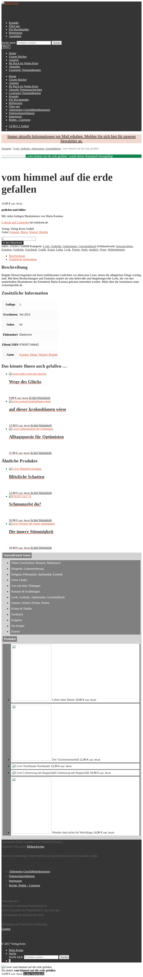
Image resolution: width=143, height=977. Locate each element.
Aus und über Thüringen (25, 585)
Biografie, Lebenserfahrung (27, 568)
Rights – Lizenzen (19, 119)
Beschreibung (17, 255)
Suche (12, 953)
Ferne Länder (19, 580)
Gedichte (18, 249)
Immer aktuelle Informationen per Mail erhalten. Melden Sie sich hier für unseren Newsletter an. (71, 138)
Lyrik (67, 249)
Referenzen (15, 32)
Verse (103, 249)
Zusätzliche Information (23, 259)
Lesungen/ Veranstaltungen (25, 70)
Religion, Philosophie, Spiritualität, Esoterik (37, 574)
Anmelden (15, 36)
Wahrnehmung (116, 249)
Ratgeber (16, 620)
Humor (15, 631)
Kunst (51, 249)
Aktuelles (14, 66)
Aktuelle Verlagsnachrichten (25, 89)
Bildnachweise (35, 846)
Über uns (14, 26)
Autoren (14, 60)
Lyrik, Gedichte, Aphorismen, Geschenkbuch (37, 148)
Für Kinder (17, 625)
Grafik (42, 249)
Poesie (76, 249)
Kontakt (13, 22)
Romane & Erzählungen (25, 591)
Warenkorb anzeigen (13, 156)
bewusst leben (124, 246)
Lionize (5, 929)
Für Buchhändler (19, 29)
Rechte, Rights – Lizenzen (24, 885)
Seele (84, 249)
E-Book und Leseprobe (15, 222)
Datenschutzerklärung (22, 113)
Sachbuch (17, 614)
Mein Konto (16, 950)
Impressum (15, 116)
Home (12, 53)
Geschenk (31, 249)
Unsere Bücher (18, 56)
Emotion (6, 249)
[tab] (75, 256)
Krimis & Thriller (21, 608)
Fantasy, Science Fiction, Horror (30, 602)
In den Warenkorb (12, 242)
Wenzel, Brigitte (38, 232)
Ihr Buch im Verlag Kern (23, 63)
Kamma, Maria (19, 232)
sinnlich (93, 249)
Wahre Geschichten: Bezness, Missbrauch (36, 562)
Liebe (59, 249)
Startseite (6, 148)
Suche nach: (8, 42)
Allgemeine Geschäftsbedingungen (29, 109)
